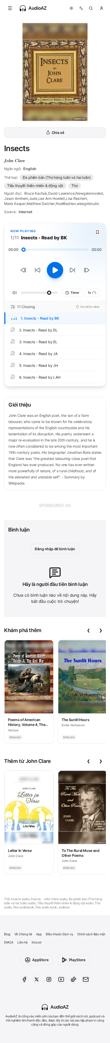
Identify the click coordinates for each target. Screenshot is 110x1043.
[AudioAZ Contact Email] (86, 979)
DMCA (8, 942)
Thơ (74, 185)
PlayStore (77, 960)
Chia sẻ (58, 132)
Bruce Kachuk (35, 193)
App (38, 934)
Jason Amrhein (16, 198)
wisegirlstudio (88, 203)
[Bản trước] (23, 270)
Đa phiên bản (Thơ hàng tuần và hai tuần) (57, 177)
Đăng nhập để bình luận (55, 549)
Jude (33, 198)
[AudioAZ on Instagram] (49, 979)
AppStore (40, 960)
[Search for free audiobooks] (90, 8)
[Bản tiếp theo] (87, 270)
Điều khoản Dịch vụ (59, 934)
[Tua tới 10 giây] (72, 270)
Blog (7, 934)
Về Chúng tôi (23, 934)
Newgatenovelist (89, 193)
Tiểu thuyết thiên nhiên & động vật (35, 185)
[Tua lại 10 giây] (37, 270)
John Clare (14, 160)
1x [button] (89, 292)
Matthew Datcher (41, 203)
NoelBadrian (66, 203)
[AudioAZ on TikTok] (73, 979)
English (29, 168)
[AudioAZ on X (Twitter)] (36, 979)
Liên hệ (22, 942)
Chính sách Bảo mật (91, 934)
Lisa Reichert (76, 198)
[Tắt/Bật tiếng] (14, 293)
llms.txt (36, 942)
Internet (25, 212)
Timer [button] (75, 292)
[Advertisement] (55, 505)
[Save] (97, 232)
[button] (10, 8)
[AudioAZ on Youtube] (61, 979)
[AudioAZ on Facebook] (24, 979)
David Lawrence (61, 193)
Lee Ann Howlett (51, 198)
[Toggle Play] (55, 270)
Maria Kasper (15, 203)
